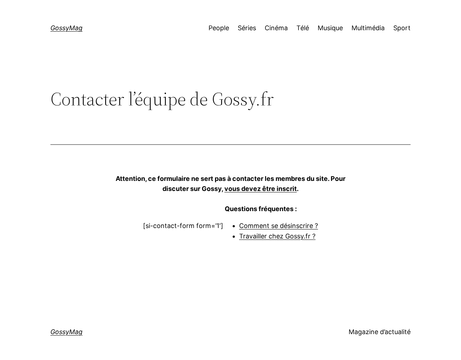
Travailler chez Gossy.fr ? (277, 236)
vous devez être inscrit (260, 188)
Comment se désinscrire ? (278, 225)
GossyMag (66, 28)
